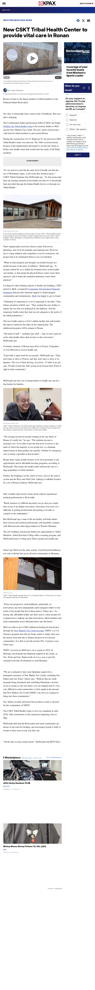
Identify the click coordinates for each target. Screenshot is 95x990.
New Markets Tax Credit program (29, 630)
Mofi (34, 295)
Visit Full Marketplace (54, 757)
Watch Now (86, 3)
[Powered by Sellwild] (58, 888)
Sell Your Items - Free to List (31, 758)
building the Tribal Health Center (18, 126)
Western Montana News (17, 20)
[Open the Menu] (4, 3)
